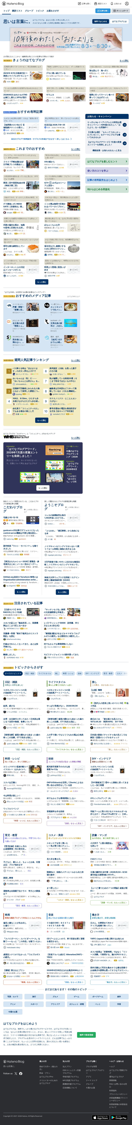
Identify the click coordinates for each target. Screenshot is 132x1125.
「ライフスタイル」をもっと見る (67, 749)
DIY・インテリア (92, 673)
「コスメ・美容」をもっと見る (68, 900)
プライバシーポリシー (118, 1094)
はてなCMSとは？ (73, 296)
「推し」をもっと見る (116, 749)
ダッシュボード (122, 11)
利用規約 (113, 1091)
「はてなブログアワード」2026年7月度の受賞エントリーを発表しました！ (22, 452)
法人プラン (67, 1066)
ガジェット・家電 (76, 1004)
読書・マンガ (99, 835)
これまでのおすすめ (30, 148)
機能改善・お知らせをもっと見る (107, 150)
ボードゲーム (97, 996)
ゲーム (76, 996)
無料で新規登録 (86, 1035)
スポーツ (34, 1004)
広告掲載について (70, 1088)
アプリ (88, 1077)
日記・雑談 (29, 673)
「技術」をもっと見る (72, 823)
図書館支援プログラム (72, 1084)
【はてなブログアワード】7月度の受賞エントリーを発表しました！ (104, 143)
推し (57, 673)
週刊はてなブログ (116, 1077)
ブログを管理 (91, 1066)
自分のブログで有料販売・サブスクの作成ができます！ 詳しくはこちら (40, 139)
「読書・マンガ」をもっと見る (112, 902)
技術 (79, 673)
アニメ (13, 1004)
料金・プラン (44, 1073)
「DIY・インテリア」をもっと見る (111, 826)
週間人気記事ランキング (31, 360)
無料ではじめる (100, 21)
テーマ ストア (91, 1080)
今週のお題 (12, 1012)
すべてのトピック (12, 673)
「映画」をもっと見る (29, 982)
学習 (119, 1004)
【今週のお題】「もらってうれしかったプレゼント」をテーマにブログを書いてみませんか (103, 134)
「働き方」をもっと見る (115, 982)
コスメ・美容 (122, 673)
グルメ (55, 996)
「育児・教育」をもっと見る (26, 905)
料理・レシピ (68, 673)
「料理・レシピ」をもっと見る (25, 821)
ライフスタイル (44, 673)
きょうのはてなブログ (29, 60)
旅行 (34, 996)
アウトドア (55, 1004)
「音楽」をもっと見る (72, 982)
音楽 (50, 914)
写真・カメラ (12, 996)
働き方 (95, 914)
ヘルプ (112, 1066)
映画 (7, 914)
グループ (89, 1084)
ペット (98, 1004)
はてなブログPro (46, 1077)
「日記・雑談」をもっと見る (26, 749)
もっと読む (124, 60)
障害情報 (113, 1080)
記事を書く (104, 11)
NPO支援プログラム (71, 1080)
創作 (119, 996)
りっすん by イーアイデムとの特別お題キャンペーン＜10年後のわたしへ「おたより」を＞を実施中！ (104, 125)
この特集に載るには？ (31, 511)
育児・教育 (108, 673)
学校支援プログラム (71, 1077)
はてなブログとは (119, 21)
